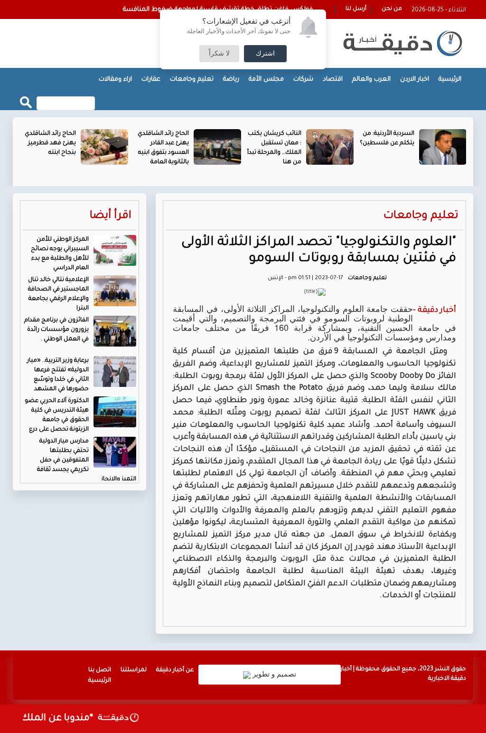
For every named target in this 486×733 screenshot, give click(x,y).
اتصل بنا (99, 670)
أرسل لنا (356, 9)
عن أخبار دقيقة (175, 670)
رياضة (231, 79)
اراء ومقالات (115, 79)
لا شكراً (219, 53)
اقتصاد (333, 79)
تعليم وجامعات (192, 79)
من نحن (392, 9)
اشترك (265, 53)
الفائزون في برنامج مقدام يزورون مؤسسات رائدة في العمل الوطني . (56, 330)
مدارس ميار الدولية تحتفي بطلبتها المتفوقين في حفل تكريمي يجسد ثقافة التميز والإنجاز (86, 460)
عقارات (150, 79)
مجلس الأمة (266, 79)
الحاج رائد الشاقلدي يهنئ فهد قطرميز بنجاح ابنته (50, 143)
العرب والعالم (371, 79)
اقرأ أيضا (110, 216)
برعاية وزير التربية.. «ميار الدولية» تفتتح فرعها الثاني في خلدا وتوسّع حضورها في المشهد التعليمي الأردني (81, 379)
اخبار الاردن (414, 79)
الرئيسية (450, 79)
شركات (303, 79)
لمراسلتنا (134, 670)
